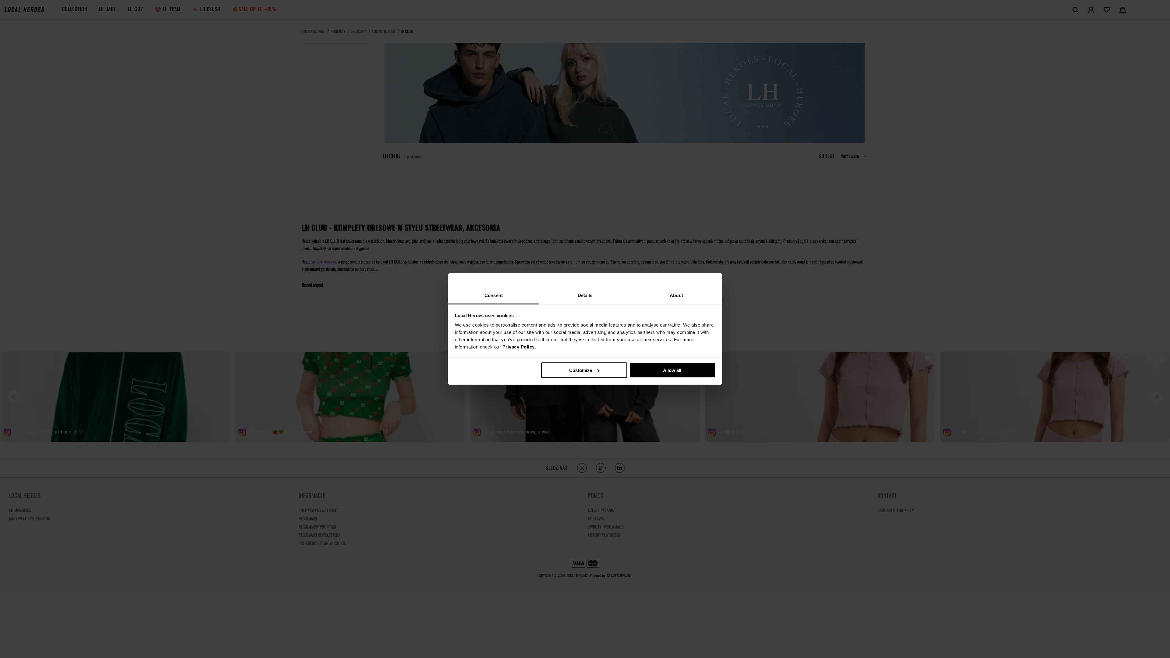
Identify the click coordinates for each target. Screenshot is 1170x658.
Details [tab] (585, 295)
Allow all (672, 370)
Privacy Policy (518, 346)
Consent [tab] (493, 295)
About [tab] (676, 295)
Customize (580, 370)
